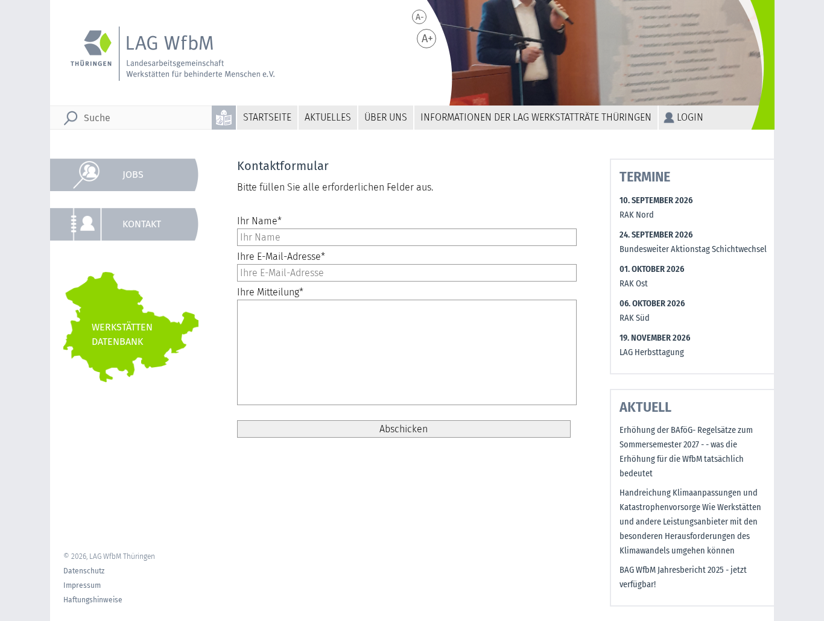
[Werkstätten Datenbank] (130, 327)
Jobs (133, 174)
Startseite (267, 117)
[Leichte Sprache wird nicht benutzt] (224, 118)
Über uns (385, 117)
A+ (427, 38)
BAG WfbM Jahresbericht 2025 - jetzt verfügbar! (683, 577)
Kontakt (141, 224)
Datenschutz (83, 571)
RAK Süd (635, 318)
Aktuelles (328, 117)
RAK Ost (634, 284)
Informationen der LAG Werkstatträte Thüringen (535, 117)
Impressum (82, 585)
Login (690, 117)
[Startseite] (171, 54)
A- (420, 17)
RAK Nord (637, 215)
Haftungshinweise (92, 600)
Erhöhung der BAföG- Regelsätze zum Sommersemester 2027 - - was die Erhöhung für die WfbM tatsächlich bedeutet (686, 452)
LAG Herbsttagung (652, 352)
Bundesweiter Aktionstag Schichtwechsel (693, 249)
